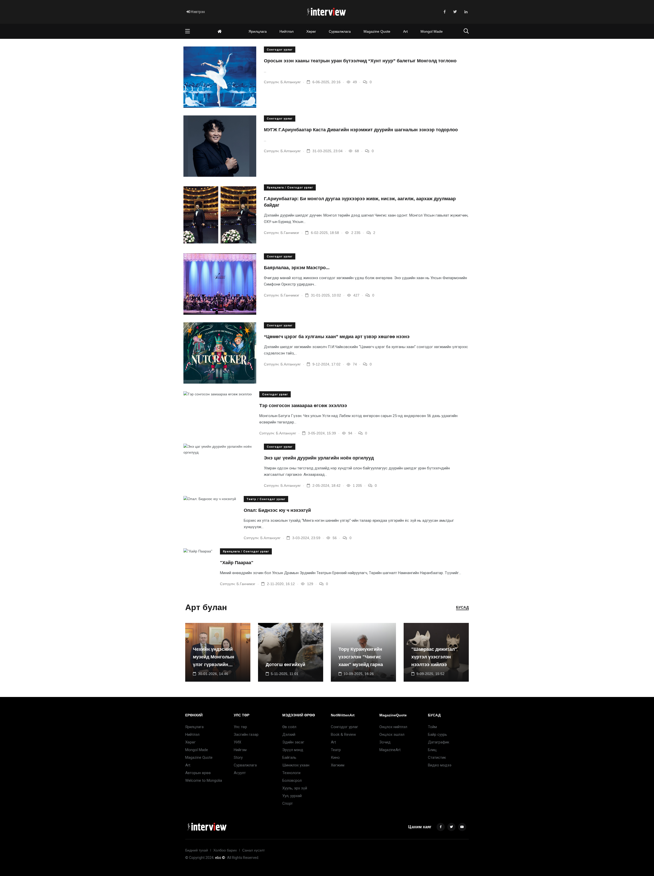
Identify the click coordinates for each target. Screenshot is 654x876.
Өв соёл (289, 727)
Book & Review (343, 734)
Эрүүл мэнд (292, 750)
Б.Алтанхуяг (291, 82)
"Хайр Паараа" (236, 562)
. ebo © (219, 858)
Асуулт (240, 773)
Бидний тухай (196, 850)
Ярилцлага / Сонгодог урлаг (290, 187)
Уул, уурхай (292, 796)
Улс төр (240, 727)
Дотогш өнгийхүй (285, 664)
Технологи (291, 773)
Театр (336, 750)
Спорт (287, 803)
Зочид (385, 742)
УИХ (237, 742)
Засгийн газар (246, 734)
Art (405, 31)
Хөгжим (337, 765)
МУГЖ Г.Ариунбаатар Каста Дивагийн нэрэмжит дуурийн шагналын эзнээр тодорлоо (361, 129)
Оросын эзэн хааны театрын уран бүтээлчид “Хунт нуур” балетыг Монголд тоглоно (360, 60)
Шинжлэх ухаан (295, 765)
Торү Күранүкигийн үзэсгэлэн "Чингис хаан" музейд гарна (360, 657)
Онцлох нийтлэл (393, 727)
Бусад (462, 607)
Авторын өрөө (198, 773)
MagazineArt (390, 750)
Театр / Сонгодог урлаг (266, 499)
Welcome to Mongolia (203, 780)
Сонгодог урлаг (280, 49)
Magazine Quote (377, 31)
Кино (335, 757)
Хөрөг (311, 31)
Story (238, 757)
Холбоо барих (225, 850)
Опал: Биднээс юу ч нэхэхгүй (277, 510)
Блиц (432, 750)
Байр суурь (437, 734)
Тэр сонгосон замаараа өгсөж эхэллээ (303, 405)
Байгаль (289, 757)
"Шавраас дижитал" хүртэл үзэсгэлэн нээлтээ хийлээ (434, 657)
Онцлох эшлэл (391, 734)
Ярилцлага (258, 31)
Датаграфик (438, 742)
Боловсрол (292, 780)
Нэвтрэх (197, 12)
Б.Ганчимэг (290, 233)
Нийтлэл (286, 31)
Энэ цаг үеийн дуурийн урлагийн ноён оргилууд (319, 457)
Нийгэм (240, 750)
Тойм (432, 727)
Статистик (437, 757)
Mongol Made (432, 31)
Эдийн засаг (293, 742)
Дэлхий (288, 734)
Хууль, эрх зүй (294, 788)
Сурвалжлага (340, 31)
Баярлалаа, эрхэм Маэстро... (297, 267)
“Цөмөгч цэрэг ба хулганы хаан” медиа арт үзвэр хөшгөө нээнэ (337, 336)
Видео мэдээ (439, 765)
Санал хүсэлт (253, 850)
